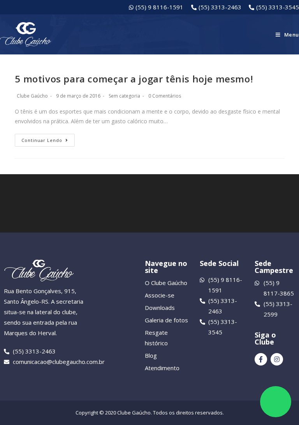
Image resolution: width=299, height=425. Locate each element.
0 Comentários (164, 96)
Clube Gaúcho (32, 96)
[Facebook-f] (261, 359)
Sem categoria (124, 96)
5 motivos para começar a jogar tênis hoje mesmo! (134, 78)
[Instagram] (277, 359)
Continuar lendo (41, 140)
